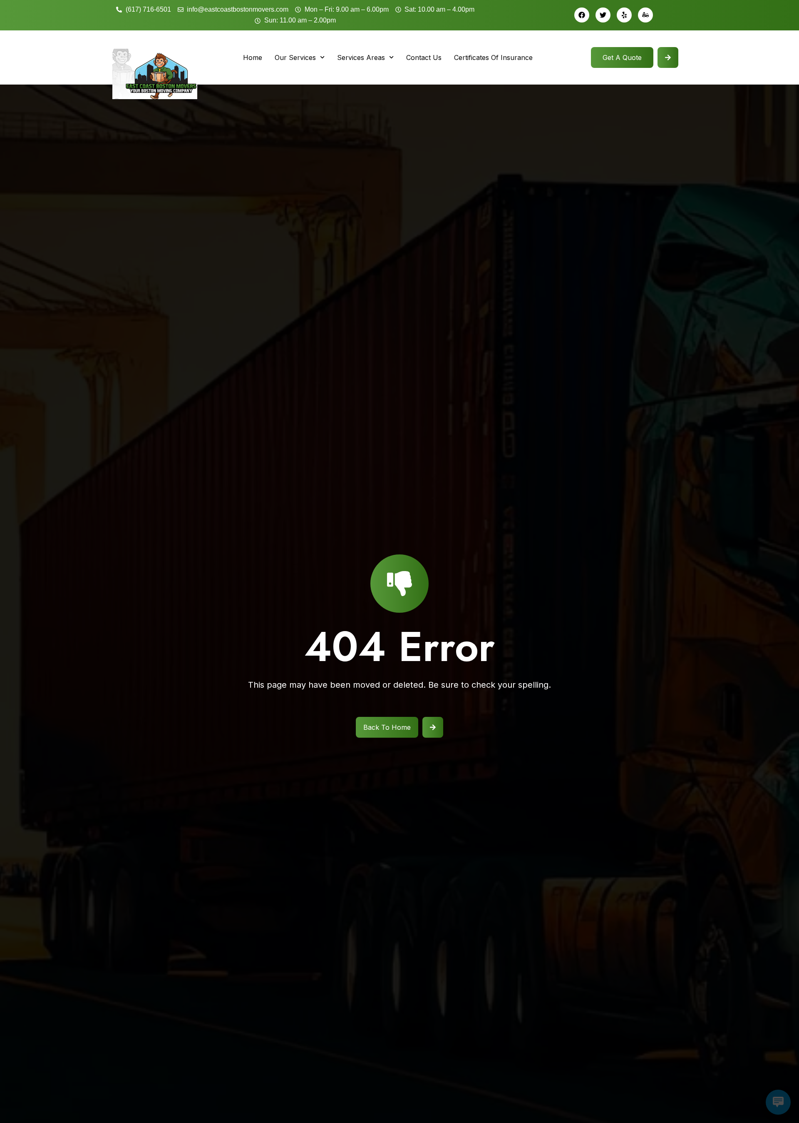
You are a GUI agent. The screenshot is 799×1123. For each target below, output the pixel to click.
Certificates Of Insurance (493, 57)
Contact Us (424, 57)
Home (252, 57)
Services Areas (361, 57)
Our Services (295, 57)
